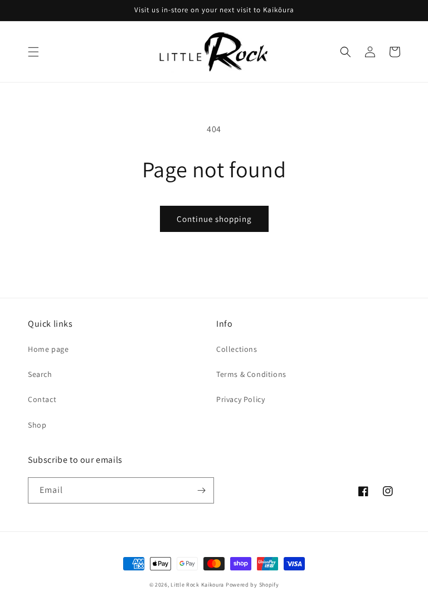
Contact (42, 399)
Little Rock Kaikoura (197, 584)
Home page (48, 349)
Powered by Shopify (252, 584)
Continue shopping (214, 219)
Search (40, 374)
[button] (33, 52)
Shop (37, 425)
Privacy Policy (240, 399)
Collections (236, 349)
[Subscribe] (201, 490)
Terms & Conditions (251, 374)
